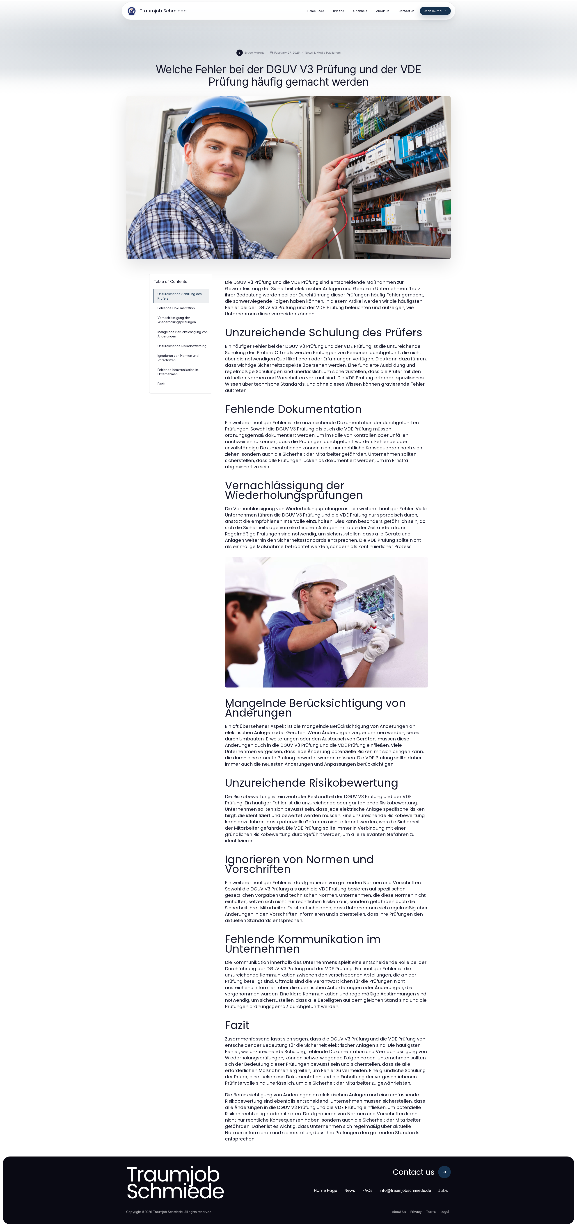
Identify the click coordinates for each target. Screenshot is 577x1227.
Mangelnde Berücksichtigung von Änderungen (183, 334)
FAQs (367, 1190)
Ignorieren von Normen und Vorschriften (178, 358)
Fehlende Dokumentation (176, 308)
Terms (431, 1211)
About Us (399, 1211)
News (349, 1190)
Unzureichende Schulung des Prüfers (180, 296)
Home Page (325, 1190)
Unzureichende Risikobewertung (182, 346)
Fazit (161, 384)
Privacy (416, 1211)
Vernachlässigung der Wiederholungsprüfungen (177, 320)
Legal (445, 1211)
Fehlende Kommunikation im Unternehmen (178, 372)
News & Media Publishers (323, 52)
